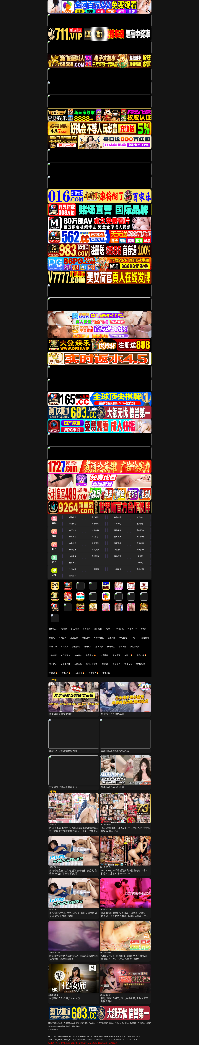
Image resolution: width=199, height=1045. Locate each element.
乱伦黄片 (76, 646)
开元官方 (53, 664)
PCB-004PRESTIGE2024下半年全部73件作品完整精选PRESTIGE (125, 829)
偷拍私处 (88, 646)
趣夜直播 (99, 646)
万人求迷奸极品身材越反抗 (63, 787)
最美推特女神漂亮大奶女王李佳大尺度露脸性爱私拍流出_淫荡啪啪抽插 (73, 957)
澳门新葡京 (135, 646)
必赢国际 (74, 637)
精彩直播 (123, 637)
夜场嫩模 (111, 646)
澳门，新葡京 (91, 664)
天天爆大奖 (65, 664)
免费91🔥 (53, 673)
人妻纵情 (117, 569)
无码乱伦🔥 (142, 655)
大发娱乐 (53, 655)
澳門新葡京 (65, 655)
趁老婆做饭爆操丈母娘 (61, 714)
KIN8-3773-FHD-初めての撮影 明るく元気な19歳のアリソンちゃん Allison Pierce (124, 957)
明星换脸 (95, 549)
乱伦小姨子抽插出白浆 (112, 787)
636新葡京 (104, 655)
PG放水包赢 (99, 637)
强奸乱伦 (95, 517)
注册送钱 (120, 629)
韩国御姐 (95, 530)
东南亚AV (140, 530)
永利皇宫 (78, 655)
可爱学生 (117, 543)
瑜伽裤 (117, 549)
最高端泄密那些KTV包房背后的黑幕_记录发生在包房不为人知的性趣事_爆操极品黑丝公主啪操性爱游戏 (125, 916)
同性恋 (140, 562)
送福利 (143, 629)
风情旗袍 (72, 549)
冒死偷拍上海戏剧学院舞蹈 (115, 750)
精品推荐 (72, 517)
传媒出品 (72, 562)
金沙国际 (78, 664)
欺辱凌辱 (72, 536)
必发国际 (122, 646)
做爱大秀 (116, 664)
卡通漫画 (72, 556)
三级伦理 (72, 523)
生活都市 (72, 569)
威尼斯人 (53, 629)
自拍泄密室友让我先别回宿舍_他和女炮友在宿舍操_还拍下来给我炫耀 (73, 915)
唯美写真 (117, 556)
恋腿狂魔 (140, 543)
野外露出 (140, 536)
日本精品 (95, 523)
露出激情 (95, 556)
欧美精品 (117, 517)
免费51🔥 (128, 655)
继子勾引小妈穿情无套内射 (63, 750)
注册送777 (132, 629)
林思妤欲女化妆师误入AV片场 (64, 998)
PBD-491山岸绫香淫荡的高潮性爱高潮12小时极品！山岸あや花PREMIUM (124, 872)
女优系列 (95, 543)
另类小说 (72, 575)
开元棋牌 (75, 629)
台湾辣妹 (72, 530)
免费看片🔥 (91, 655)
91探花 (95, 536)
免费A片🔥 (66, 673)
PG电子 (109, 629)
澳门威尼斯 (141, 664)
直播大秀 (128, 664)
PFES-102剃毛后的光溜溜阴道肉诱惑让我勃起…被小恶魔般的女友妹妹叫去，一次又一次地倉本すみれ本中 (73, 830)
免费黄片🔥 (94, 673)
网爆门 (140, 556)
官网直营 (86, 629)
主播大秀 (53, 646)
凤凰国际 (86, 637)
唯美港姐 (117, 530)
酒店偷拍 (145, 637)
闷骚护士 (140, 549)
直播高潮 (111, 637)
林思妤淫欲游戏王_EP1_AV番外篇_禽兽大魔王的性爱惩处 (124, 1000)
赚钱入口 (106, 673)
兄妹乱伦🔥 (80, 673)
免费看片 (105, 664)
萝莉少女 (140, 517)
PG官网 (64, 629)
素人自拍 (140, 523)
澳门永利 (98, 629)
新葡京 (52, 637)
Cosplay (118, 523)
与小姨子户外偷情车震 (112, 714)
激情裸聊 (116, 655)
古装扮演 (72, 543)
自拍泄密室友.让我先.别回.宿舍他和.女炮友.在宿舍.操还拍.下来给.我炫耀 (73, 872)
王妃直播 (64, 646)
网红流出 (117, 536)
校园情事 (95, 569)
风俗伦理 (140, 569)
